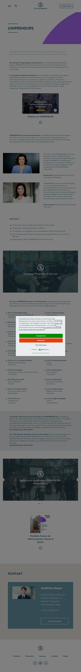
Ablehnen (41, 340)
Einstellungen (41, 345)
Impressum (34, 353)
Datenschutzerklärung (43, 353)
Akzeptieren (41, 336)
